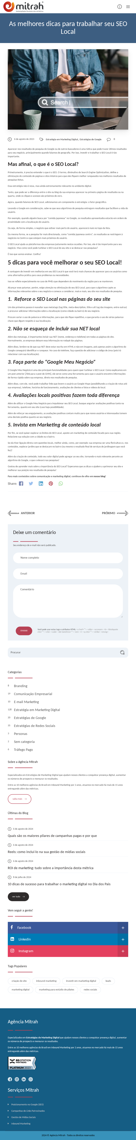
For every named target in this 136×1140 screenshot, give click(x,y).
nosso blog (99, 476)
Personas (21, 734)
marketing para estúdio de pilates (56, 989)
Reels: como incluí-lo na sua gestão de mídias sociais (46, 852)
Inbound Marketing (20, 1123)
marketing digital (20, 989)
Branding (21, 686)
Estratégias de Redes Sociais (35, 726)
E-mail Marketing (27, 702)
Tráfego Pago (24, 750)
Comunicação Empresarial (33, 694)
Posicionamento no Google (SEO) (27, 1104)
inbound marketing (46, 981)
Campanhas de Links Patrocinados (28, 1111)
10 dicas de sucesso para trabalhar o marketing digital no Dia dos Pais (59, 884)
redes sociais (90, 989)
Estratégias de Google (90, 139)
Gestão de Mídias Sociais (23, 1117)
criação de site (19, 981)
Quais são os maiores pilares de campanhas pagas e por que (52, 836)
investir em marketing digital (81, 981)
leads (108, 981)
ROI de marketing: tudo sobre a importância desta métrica (51, 868)
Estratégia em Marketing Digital (62, 139)
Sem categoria (25, 742)
